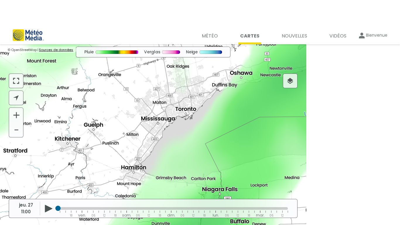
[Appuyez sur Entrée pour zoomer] (16, 115)
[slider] (58, 208)
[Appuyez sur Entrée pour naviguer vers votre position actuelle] (16, 98)
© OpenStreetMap (22, 49)
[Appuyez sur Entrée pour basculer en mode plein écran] (16, 81)
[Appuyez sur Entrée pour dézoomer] (16, 129)
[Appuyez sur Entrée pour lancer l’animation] (48, 208)
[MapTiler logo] (25, 188)
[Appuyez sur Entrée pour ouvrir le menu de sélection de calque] (290, 81)
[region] (153, 134)
